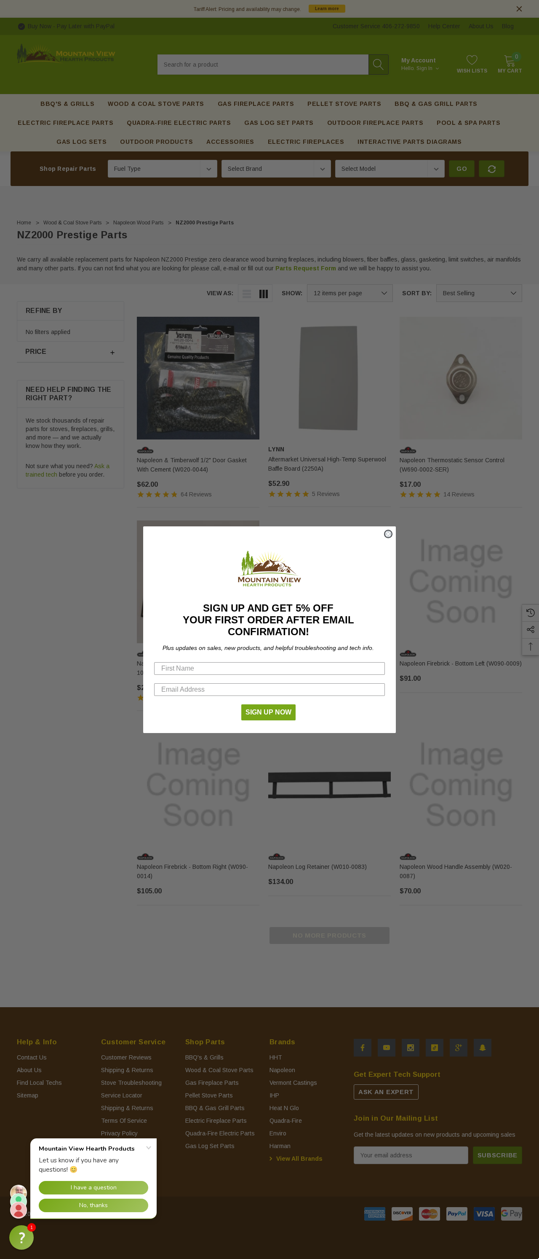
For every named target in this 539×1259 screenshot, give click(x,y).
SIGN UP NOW (268, 712)
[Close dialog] (388, 534)
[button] (21, 1237)
